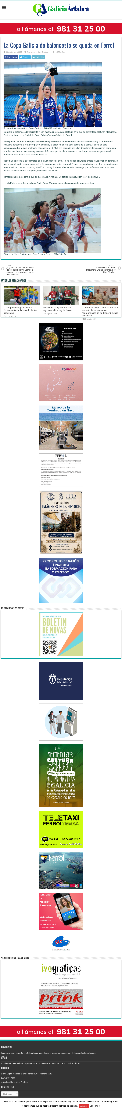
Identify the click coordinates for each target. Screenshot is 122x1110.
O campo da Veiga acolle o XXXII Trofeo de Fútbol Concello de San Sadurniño (20, 310)
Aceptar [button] (83, 1106)
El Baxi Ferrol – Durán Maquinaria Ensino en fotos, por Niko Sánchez (100, 268)
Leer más (95, 1105)
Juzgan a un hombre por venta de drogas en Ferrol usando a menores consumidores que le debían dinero (20, 270)
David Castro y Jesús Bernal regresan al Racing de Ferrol (57, 309)
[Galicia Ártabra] (61, 9)
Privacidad (15, 1082)
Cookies (24, 1082)
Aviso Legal (6, 1082)
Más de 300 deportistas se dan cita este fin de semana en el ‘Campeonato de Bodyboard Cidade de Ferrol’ (100, 311)
